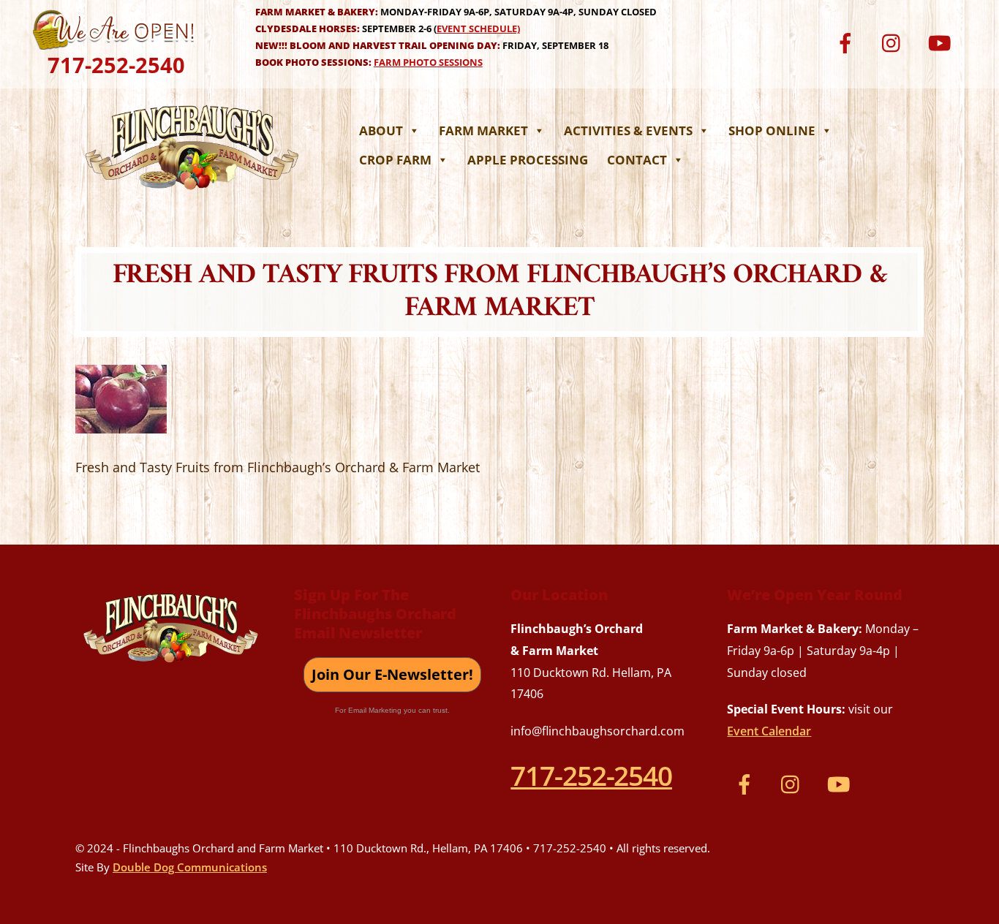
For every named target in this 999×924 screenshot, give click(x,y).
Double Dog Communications (190, 867)
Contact (637, 159)
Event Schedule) (478, 28)
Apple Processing (527, 159)
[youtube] (941, 41)
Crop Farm (395, 159)
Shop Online (771, 130)
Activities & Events (628, 130)
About (381, 130)
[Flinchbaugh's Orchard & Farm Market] (192, 194)
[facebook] (848, 41)
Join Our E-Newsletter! (392, 674)
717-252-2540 (116, 64)
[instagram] (895, 41)
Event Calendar (769, 731)
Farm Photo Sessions (428, 62)
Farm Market (483, 130)
